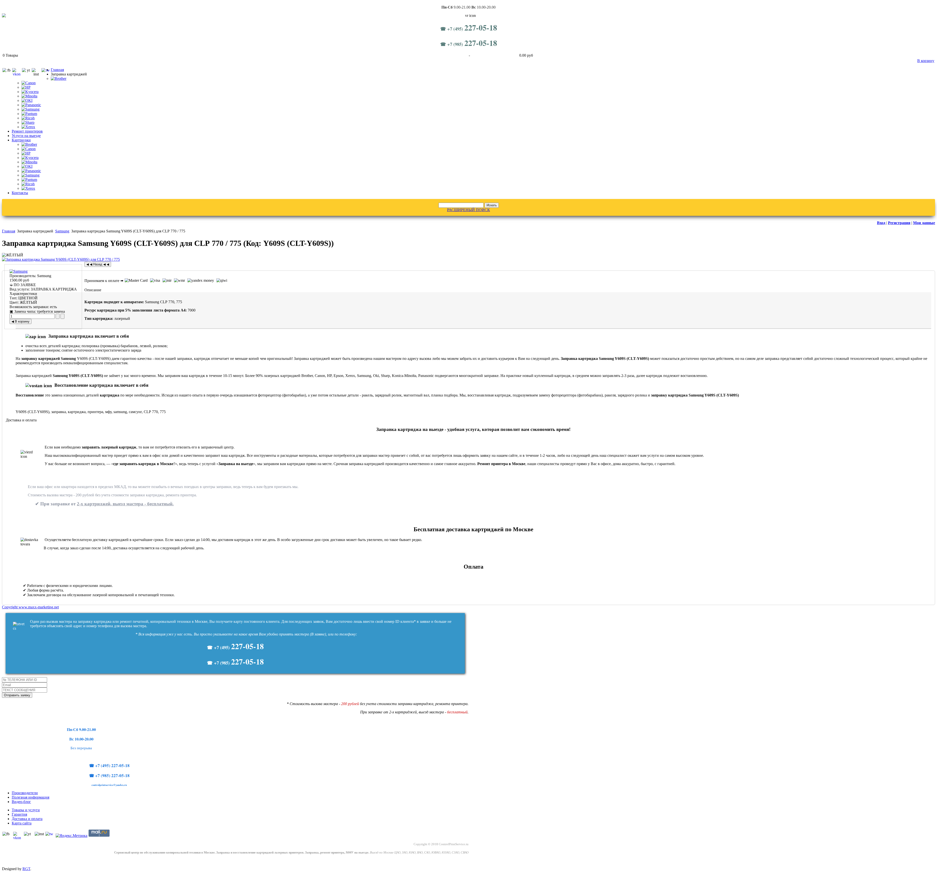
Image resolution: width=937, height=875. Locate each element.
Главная (57, 70)
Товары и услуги (26, 810)
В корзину (925, 61)
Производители (25, 793)
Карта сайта (21, 823)
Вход (881, 223)
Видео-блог (21, 802)
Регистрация (899, 223)
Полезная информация (30, 797)
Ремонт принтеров (27, 131)
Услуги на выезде (26, 136)
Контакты (20, 193)
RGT (26, 869)
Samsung (62, 231)
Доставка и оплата (27, 819)
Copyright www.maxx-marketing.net (30, 607)
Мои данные (924, 223)
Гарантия (19, 814)
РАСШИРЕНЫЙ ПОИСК (468, 210)
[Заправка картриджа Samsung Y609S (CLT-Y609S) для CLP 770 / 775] (61, 259)
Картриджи (21, 140)
